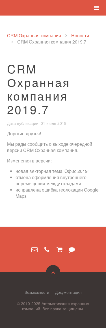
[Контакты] (47, 249)
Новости (80, 35)
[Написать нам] (34, 249)
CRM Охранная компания (34, 35)
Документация (68, 292)
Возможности (37, 292)
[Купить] (59, 249)
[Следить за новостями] (71, 249)
